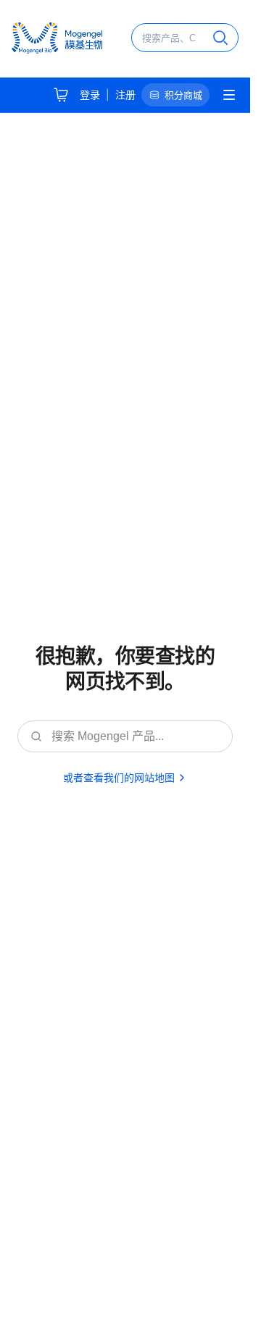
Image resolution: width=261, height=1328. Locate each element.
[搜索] (220, 38)
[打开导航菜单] (229, 95)
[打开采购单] (61, 95)
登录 (90, 95)
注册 (125, 95)
